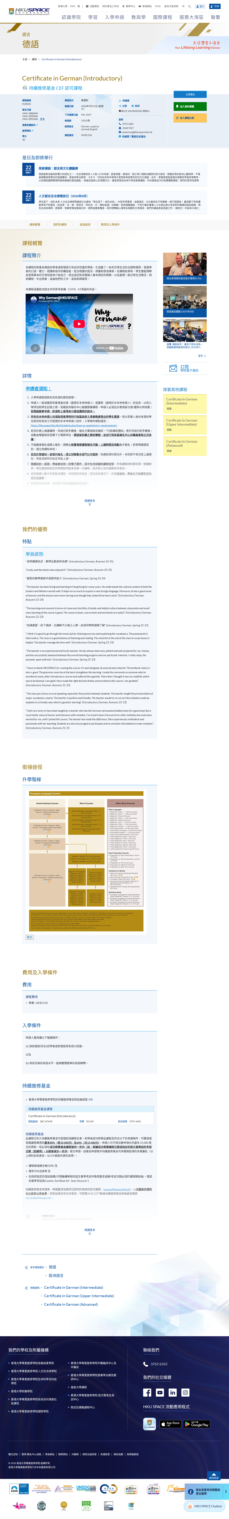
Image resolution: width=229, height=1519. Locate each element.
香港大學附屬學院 (22, 1391)
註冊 (216, 6)
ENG (72, 6)
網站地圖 (118, 1454)
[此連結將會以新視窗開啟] (171, 1424)
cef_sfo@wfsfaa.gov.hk (38, 1197)
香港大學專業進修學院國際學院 (30, 1411)
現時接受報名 (137, 503)
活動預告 (94, 6)
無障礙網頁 (133, 1454)
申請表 (125, 100)
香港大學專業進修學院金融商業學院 (32, 1363)
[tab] (89, 243)
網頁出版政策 (89, 1454)
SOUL (158, 6)
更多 (42, 119)
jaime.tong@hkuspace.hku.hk (137, 132)
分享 (124, 106)
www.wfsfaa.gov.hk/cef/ (117, 1189)
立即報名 (190, 94)
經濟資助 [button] (27, 130)
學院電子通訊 (189, 368)
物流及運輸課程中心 (83, 1407)
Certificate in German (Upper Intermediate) (79, 1296)
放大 (29, 937)
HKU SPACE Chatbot (208, 1506)
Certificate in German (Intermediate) (73, 1287)
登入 (202, 6)
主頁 (24, 59)
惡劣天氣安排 (171, 6)
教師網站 (63, 1454)
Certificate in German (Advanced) (71, 1304)
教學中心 (130, 6)
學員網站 (147, 6)
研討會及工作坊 (110, 6)
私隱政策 (105, 1454)
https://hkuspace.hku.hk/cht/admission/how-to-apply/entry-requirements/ (74, 425)
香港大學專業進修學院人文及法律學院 (34, 1371)
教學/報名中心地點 (31, 1454)
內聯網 (75, 1454)
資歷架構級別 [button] (29, 125)
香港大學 (62, 6)
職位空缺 (13, 1454)
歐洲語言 (56, 1276)
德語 (30, 44)
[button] (190, 6)
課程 (34, 59)
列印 (137, 106)
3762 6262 (159, 1364)
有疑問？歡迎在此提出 (134, 136)
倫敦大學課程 (79, 1387)
